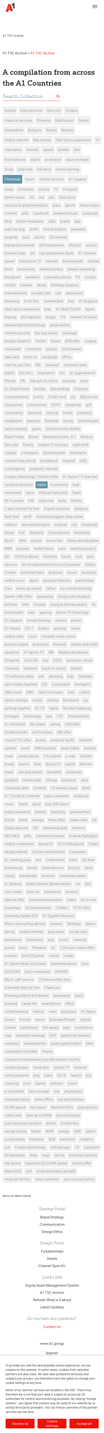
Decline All (20, 1424)
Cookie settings (52, 1423)
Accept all (84, 1424)
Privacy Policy (78, 16)
